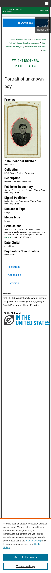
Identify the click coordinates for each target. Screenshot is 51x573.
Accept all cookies (25, 557)
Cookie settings (34, 540)
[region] (25, 545)
